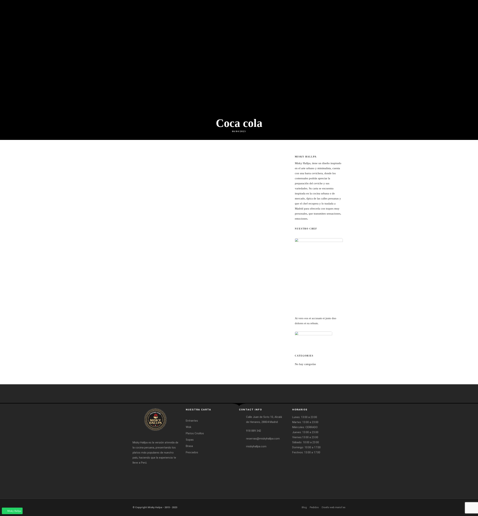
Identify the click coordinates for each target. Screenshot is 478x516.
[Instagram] (335, 3)
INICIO (284, 31)
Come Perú (387, 24)
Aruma (384, 31)
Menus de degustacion (393, 17)
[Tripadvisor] (342, 3)
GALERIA (424, 31)
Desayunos (360, 31)
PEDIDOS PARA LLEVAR (452, 31)
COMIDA (301, 31)
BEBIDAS (339, 31)
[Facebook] (328, 3)
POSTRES (320, 31)
